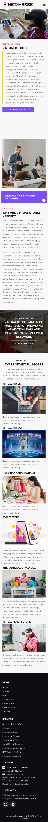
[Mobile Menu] (44, 4)
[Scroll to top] (43, 803)
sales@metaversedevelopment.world (19, 798)
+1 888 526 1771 (10, 789)
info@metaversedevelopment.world (18, 795)
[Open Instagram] (5, 804)
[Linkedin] (13, 804)
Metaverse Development (16, 816)
